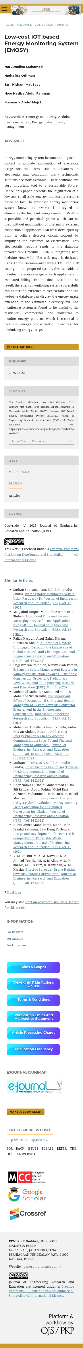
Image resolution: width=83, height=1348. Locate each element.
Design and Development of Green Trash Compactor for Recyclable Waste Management (43, 838)
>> (19, 892)
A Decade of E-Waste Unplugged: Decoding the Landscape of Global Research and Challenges (42, 647)
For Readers (15, 932)
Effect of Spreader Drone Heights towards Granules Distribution (44, 871)
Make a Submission (26, 1111)
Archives (24, 24)
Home (9, 24)
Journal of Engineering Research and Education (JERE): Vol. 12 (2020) (42, 629)
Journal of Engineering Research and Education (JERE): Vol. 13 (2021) (45, 602)
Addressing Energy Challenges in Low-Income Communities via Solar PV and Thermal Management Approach (42, 738)
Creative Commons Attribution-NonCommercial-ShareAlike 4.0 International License (41, 554)
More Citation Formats (28, 441)
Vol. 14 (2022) (44, 24)
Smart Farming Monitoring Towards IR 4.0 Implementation (46, 769)
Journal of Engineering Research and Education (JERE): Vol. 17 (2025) (46, 656)
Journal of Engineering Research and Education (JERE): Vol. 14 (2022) (41, 776)
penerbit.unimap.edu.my (42, 1266)
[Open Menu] (4, 8)
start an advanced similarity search (52, 902)
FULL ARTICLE (21, 347)
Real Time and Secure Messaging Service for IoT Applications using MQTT (42, 620)
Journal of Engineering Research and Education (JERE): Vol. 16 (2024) (42, 847)
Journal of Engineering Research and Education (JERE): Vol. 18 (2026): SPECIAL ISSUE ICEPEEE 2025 (41, 751)
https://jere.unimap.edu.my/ (27, 1140)
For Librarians (16, 945)
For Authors (15, 939)
